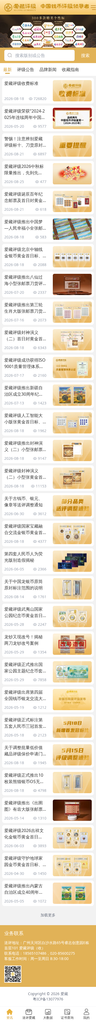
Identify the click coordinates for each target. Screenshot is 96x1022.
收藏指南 (70, 69)
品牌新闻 (48, 69)
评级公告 (25, 69)
